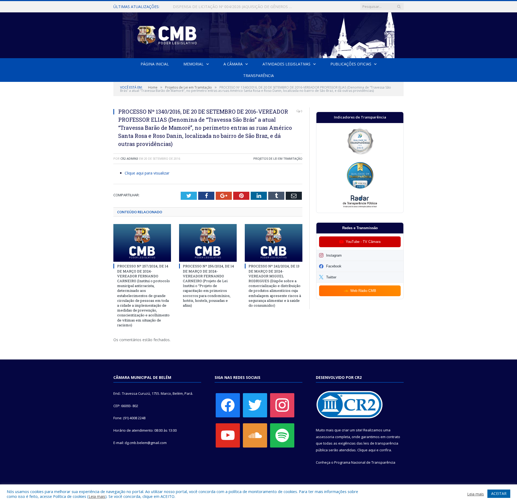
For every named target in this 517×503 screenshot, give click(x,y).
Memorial (193, 64)
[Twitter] (255, 404)
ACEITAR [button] (498, 493)
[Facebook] (228, 404)
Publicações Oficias (350, 64)
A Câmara (233, 64)
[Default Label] (228, 434)
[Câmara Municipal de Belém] (258, 34)
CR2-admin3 (129, 158)
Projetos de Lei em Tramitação (277, 158)
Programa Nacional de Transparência (364, 462)
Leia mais (97, 496)
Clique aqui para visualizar (147, 173)
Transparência (258, 75)
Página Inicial (155, 64)
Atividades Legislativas (286, 64)
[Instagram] (282, 404)
